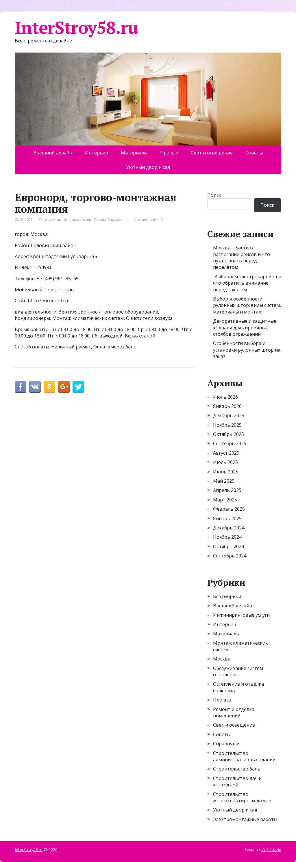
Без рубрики (227, 596)
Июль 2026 (225, 397)
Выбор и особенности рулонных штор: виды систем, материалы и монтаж (247, 305)
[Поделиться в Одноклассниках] (49, 387)
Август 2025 (226, 453)
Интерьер (96, 153)
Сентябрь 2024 (229, 556)
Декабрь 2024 (228, 528)
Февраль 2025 (229, 509)
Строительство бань (236, 769)
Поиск (214, 195)
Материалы (134, 153)
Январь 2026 (227, 406)
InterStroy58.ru (76, 27)
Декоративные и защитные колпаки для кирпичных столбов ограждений (244, 327)
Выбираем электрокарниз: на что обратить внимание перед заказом (247, 283)
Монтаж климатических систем (65, 219)
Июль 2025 (225, 462)
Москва (99, 219)
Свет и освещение (212, 153)
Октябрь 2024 (228, 546)
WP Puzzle (271, 849)
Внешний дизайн (52, 153)
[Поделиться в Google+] (64, 387)
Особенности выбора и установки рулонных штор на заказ (246, 349)
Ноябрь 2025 (227, 425)
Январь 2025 (227, 518)
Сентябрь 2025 (229, 443)
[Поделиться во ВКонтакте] (35, 387)
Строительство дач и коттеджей (237, 781)
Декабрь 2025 (228, 415)
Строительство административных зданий (244, 756)
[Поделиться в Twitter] (78, 387)
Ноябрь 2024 (227, 537)
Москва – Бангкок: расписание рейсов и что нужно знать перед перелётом (241, 257)
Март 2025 (225, 500)
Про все (169, 153)
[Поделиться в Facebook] (20, 387)
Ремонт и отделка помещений (233, 712)
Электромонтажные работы (245, 819)
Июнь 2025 (225, 472)
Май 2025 (223, 481)
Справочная (118, 219)
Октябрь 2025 (228, 434)
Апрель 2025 (227, 490)
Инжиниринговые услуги (241, 615)
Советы (254, 153)
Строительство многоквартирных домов (242, 797)
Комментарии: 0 (148, 219)
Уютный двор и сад (148, 167)
